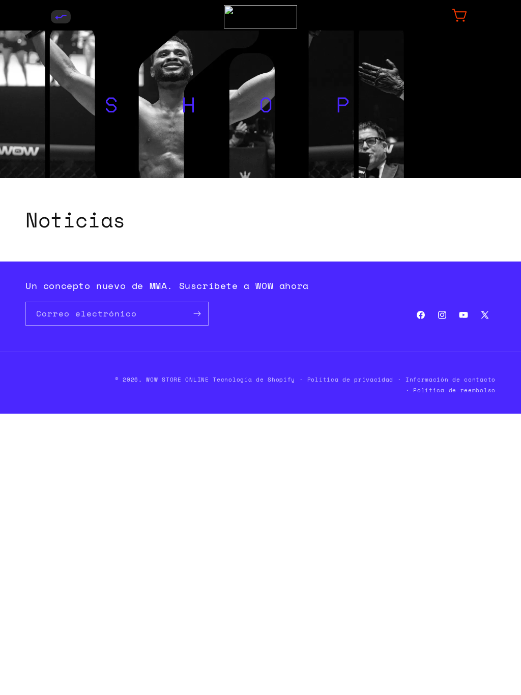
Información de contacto (451, 379)
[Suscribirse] (197, 314)
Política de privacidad (350, 379)
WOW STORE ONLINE (177, 379)
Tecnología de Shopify (254, 379)
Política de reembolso (454, 390)
